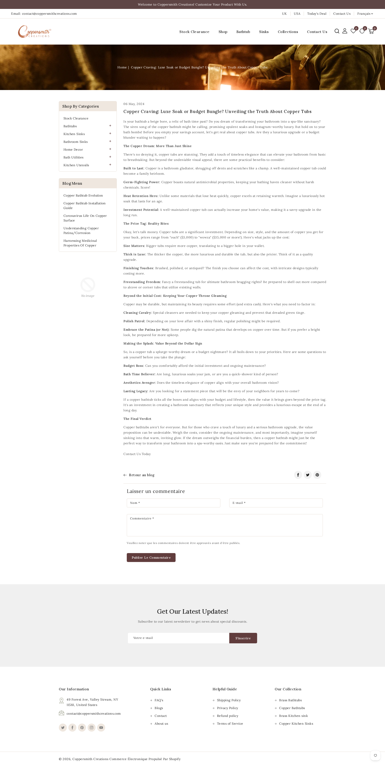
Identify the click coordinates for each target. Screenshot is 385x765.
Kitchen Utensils (76, 165)
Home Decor (73, 150)
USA (297, 14)
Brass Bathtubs (290, 700)
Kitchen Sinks (74, 134)
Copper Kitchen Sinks (296, 724)
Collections (288, 31)
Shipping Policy (229, 700)
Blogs (159, 708)
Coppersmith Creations (90, 759)
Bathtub (243, 31)
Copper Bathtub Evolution (83, 195)
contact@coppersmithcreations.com (94, 714)
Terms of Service (230, 724)
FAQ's (159, 700)
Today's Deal (316, 14)
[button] (337, 31)
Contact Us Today (137, 454)
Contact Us (341, 14)
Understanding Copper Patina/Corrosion (81, 230)
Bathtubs (70, 126)
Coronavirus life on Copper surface (85, 218)
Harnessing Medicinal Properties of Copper (80, 243)
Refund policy (227, 716)
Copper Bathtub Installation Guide (84, 205)
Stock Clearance (75, 118)
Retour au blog (141, 475)
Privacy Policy (227, 708)
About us (161, 724)
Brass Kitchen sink (293, 716)
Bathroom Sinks (75, 142)
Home (122, 67)
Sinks (264, 31)
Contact (161, 716)
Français (363, 14)
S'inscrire (243, 638)
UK (284, 14)
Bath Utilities (73, 157)
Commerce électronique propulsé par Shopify (144, 759)
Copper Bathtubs (292, 708)
